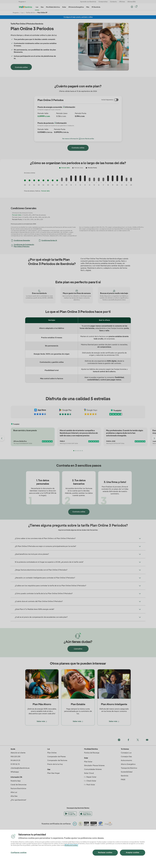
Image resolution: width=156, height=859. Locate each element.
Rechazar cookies (105, 852)
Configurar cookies (18, 852)
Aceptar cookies (132, 852)
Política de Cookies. (71, 845)
